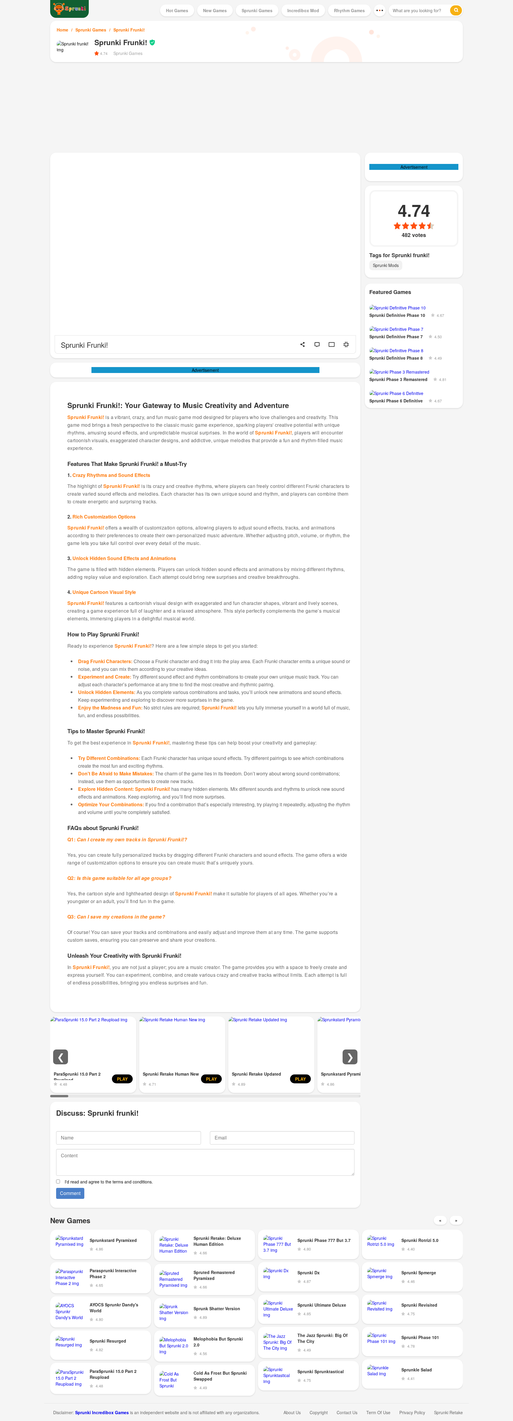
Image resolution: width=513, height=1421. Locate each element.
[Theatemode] (331, 344)
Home (62, 30)
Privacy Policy (412, 1412)
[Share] (302, 344)
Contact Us (347, 1412)
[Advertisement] (256, 106)
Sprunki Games (90, 30)
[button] (60, 1056)
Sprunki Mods (386, 265)
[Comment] (317, 344)
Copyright (319, 1412)
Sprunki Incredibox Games (102, 1412)
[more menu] (380, 10)
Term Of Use (378, 1412)
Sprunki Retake (448, 1412)
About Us (292, 1412)
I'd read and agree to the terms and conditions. (109, 1182)
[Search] (456, 10)
